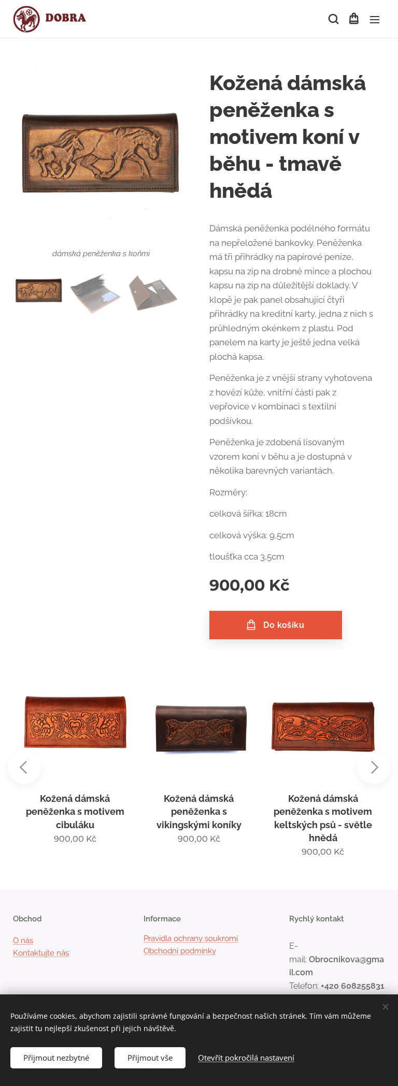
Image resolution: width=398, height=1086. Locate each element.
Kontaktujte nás (41, 953)
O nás (23, 940)
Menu (374, 19)
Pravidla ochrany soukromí (191, 938)
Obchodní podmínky (180, 951)
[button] (332, 19)
